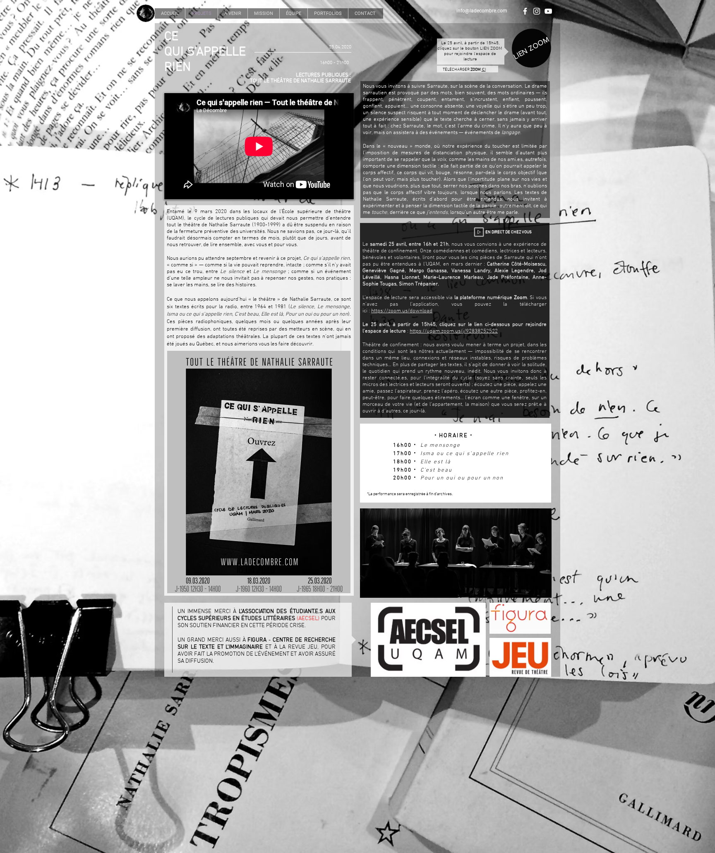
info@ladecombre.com (481, 11)
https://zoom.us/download (401, 311)
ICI (484, 69)
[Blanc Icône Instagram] (536, 11)
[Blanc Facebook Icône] (525, 11)
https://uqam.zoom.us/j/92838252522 (454, 331)
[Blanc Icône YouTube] (548, 11)
